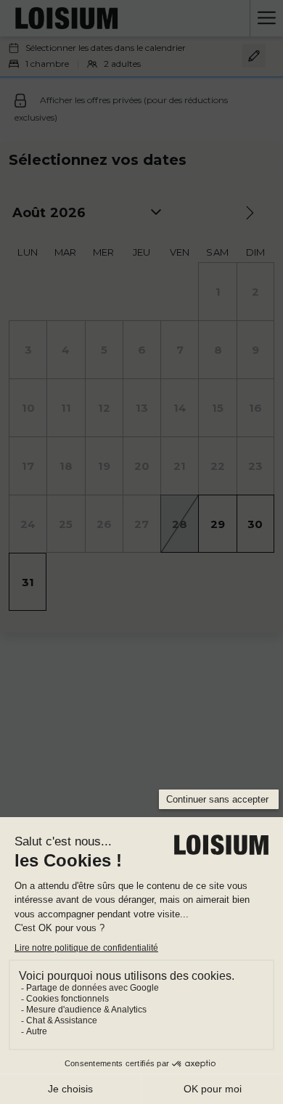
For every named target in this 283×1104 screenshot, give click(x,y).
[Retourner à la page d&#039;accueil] (66, 18)
